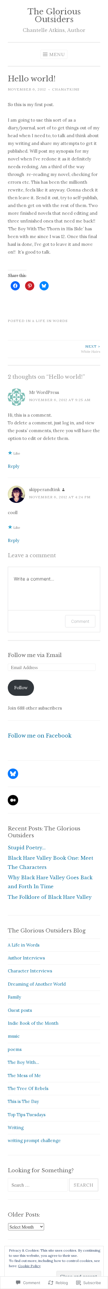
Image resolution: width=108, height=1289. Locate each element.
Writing (16, 1127)
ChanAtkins (65, 89)
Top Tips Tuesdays (27, 1114)
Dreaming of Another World (37, 984)
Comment (80, 621)
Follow (21, 687)
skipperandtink (44, 489)
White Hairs (90, 349)
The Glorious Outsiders (54, 15)
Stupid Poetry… (27, 848)
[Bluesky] (13, 774)
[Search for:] (38, 1185)
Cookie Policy (29, 1266)
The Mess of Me (24, 1075)
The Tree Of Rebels (28, 1088)
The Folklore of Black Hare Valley (50, 897)
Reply (13, 466)
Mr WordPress (44, 392)
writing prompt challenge (34, 1140)
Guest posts (20, 1010)
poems (15, 1049)
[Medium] (13, 800)
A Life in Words (50, 321)
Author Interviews (26, 958)
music (14, 1036)
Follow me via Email (35, 655)
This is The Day (23, 1101)
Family (14, 997)
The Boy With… (23, 1062)
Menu (57, 54)
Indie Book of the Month (33, 1023)
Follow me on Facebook (39, 736)
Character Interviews (30, 971)
